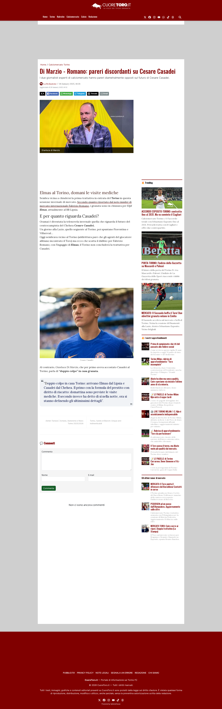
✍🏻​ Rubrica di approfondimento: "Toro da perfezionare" (165, 432)
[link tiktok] (168, 17)
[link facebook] (149, 17)
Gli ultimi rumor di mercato (153, 478)
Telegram (81, 94)
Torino (52, 16)
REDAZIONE (140, 672)
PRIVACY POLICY (85, 672)
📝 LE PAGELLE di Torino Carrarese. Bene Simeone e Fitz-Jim (165, 461)
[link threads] (172, 17)
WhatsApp (67, 94)
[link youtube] (159, 17)
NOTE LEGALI (102, 672)
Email (105, 94)
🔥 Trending (147, 182)
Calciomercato (73, 16)
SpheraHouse (115, 704)
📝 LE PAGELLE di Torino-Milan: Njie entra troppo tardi (165, 396)
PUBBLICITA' (69, 672)
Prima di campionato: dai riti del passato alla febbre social (165, 345)
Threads (94, 94)
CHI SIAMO (153, 672)
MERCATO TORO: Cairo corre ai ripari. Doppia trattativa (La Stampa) (164, 528)
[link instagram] (154, 17)
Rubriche (60, 16)
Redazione (93, 16)
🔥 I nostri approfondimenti (154, 337)
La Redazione (50, 83)
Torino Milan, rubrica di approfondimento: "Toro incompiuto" (162, 361)
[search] (180, 17)
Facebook (54, 94)
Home (45, 16)
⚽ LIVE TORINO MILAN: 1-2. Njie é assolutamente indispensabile (166, 413)
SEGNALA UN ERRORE (122, 672)
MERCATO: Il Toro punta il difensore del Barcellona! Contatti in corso (166, 486)
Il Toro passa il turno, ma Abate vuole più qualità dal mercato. (165, 447)
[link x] (145, 17)
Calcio (83, 16)
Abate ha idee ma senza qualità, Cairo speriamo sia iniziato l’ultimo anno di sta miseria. (166, 381)
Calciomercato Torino (59, 64)
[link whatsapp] (163, 17)
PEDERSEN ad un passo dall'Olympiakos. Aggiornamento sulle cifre (165, 506)
